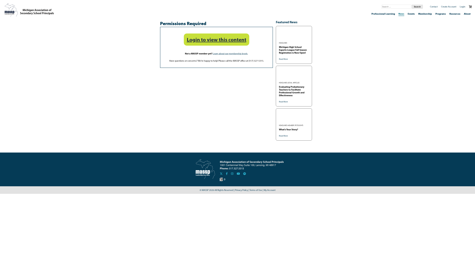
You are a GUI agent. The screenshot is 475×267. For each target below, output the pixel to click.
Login (462, 6)
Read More (283, 59)
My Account (269, 190)
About (467, 13)
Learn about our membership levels (230, 53)
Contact (434, 6)
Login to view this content (216, 39)
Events (411, 13)
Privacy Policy (241, 190)
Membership (425, 13)
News (401, 13)
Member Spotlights (295, 125)
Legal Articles (293, 83)
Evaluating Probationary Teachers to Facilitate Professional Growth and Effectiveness (291, 91)
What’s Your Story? (288, 129)
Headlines (283, 43)
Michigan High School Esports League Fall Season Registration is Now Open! (293, 49)
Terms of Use (255, 190)
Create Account (448, 6)
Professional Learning (383, 13)
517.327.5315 (236, 168)
